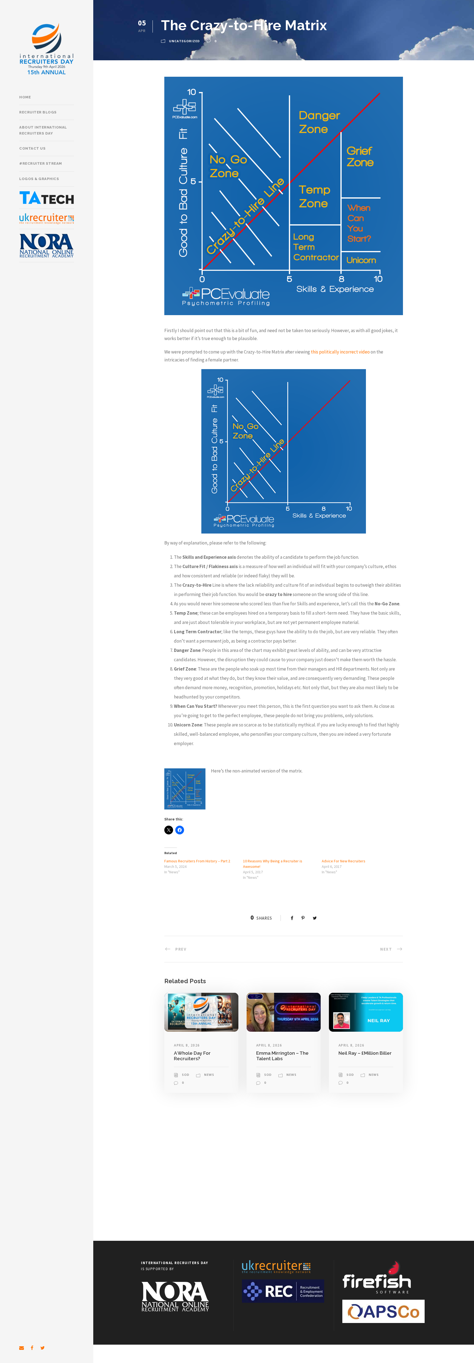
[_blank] (46, 218)
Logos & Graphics (39, 179)
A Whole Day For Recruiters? (192, 1055)
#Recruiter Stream (40, 163)
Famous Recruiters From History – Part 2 (197, 861)
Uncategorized (184, 41)
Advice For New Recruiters (343, 861)
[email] (21, 1348)
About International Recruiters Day (43, 130)
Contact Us (32, 148)
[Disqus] (283, 1169)
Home (25, 97)
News (209, 1075)
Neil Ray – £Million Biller (365, 1053)
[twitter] (42, 1348)
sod (185, 1075)
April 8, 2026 (187, 1045)
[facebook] (32, 1348)
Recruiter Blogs (38, 112)
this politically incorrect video (340, 352)
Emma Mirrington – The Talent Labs (282, 1055)
